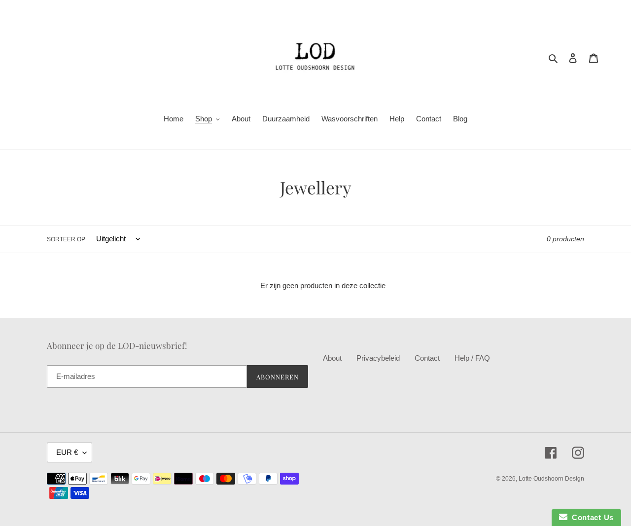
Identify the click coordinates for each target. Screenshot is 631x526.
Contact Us (590, 517)
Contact (427, 358)
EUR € (67, 452)
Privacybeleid (378, 358)
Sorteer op (66, 239)
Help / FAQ (472, 358)
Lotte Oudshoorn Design (551, 478)
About (332, 358)
